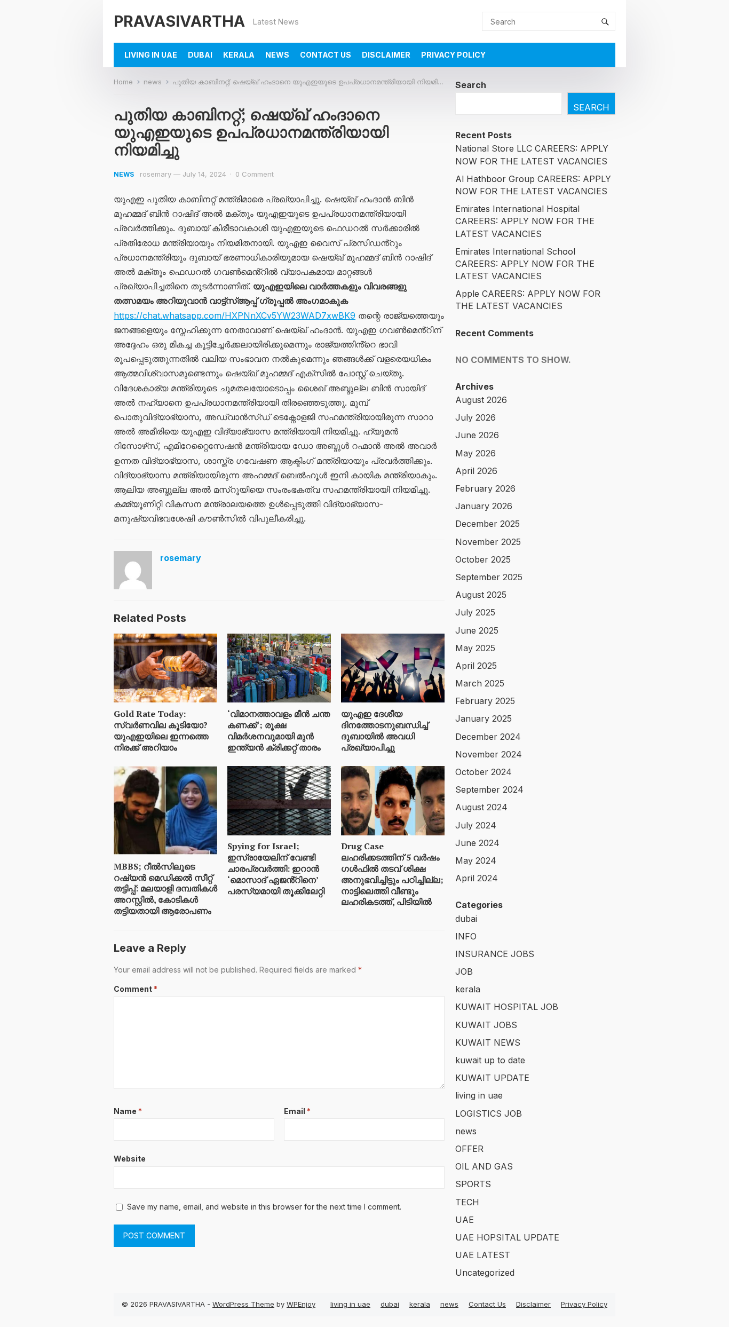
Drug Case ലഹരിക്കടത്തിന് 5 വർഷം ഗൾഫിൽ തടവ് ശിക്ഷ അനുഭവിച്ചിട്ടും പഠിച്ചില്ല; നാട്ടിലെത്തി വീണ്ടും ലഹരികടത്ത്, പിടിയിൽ (392, 873)
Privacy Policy (453, 54)
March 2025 (479, 683)
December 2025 (487, 523)
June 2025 (476, 630)
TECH (467, 1202)
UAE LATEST (482, 1255)
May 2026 (475, 453)
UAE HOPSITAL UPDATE (507, 1237)
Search (470, 85)
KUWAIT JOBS (486, 1025)
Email (297, 1111)
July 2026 (475, 417)
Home (123, 81)
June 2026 (477, 435)
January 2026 (483, 506)
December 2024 (488, 736)
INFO (466, 936)
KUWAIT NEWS (487, 1042)
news (277, 54)
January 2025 (483, 718)
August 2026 (481, 399)
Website (130, 1158)
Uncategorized (484, 1272)
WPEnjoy (301, 1304)
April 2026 (476, 470)
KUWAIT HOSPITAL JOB (506, 1006)
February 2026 (485, 488)
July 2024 (475, 825)
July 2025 (475, 612)
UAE (464, 1219)
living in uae (150, 54)
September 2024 (489, 789)
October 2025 (483, 559)
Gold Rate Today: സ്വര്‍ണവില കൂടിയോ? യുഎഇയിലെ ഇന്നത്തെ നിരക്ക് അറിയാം (161, 730)
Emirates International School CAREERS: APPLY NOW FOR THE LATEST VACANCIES (525, 263)
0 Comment (254, 174)
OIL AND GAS (484, 1166)
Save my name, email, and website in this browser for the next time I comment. (264, 1206)
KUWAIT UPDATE (492, 1077)
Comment (135, 988)
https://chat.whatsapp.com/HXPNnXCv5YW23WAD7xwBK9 (234, 315)
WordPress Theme (243, 1304)
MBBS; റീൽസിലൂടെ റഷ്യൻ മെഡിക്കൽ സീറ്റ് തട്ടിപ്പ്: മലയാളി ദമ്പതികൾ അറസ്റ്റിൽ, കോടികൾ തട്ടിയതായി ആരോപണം (165, 888)
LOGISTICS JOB (488, 1113)
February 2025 (485, 701)
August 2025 (480, 594)
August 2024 (481, 807)
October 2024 (483, 772)
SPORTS (473, 1184)
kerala (239, 54)
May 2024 (475, 860)
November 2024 (488, 754)
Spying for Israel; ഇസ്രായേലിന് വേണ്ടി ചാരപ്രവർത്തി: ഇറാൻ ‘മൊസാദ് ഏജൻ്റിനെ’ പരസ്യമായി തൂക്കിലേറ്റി (275, 868)
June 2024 (477, 843)
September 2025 (488, 577)
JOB (464, 971)
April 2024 (476, 878)
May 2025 (475, 648)
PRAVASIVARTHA (179, 21)
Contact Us (325, 54)
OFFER (469, 1148)
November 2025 (488, 541)
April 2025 (476, 665)
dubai (200, 54)
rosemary (155, 174)
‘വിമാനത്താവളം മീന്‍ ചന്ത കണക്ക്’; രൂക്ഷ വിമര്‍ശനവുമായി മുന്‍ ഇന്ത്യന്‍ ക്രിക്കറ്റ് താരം (278, 730)
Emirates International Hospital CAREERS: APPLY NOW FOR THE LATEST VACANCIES (525, 221)
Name (128, 1111)
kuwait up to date (490, 1060)
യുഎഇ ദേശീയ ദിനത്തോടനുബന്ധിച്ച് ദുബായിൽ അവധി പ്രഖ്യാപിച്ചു (384, 730)
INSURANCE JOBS (494, 954)
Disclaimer (386, 54)
